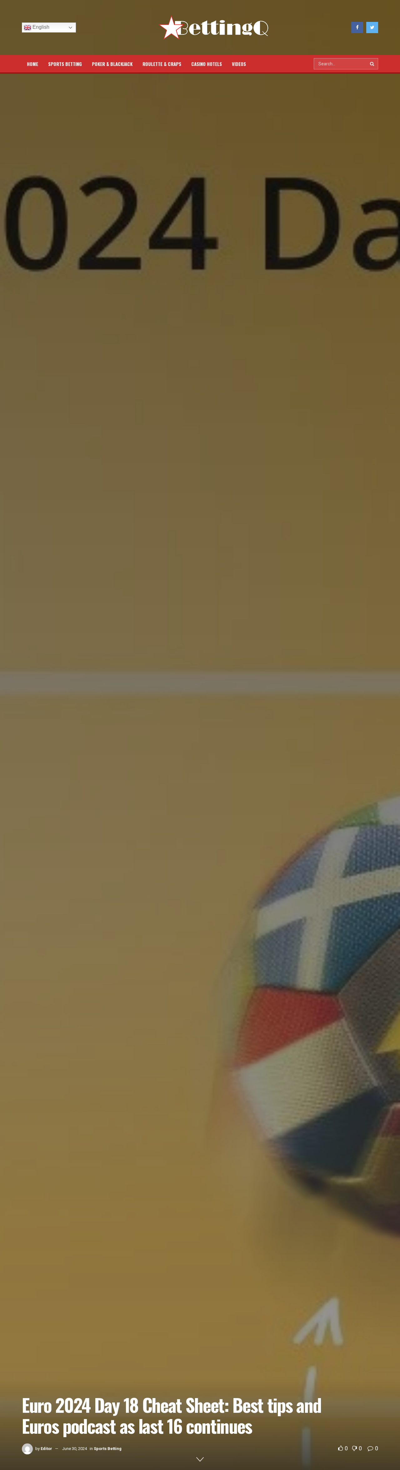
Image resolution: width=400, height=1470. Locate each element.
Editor (46, 1448)
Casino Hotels (206, 63)
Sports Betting (65, 63)
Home (32, 63)
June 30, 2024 (74, 1448)
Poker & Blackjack (112, 63)
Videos (239, 63)
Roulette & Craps (161, 63)
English (40, 27)
